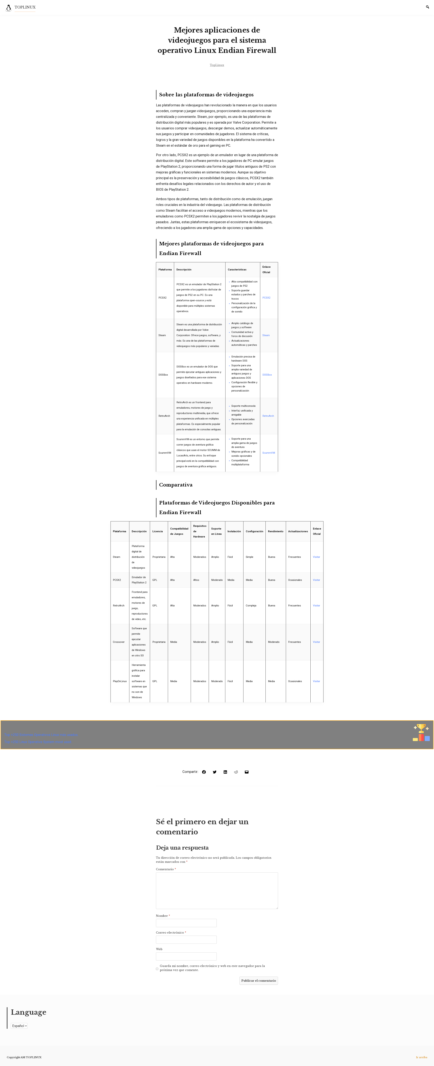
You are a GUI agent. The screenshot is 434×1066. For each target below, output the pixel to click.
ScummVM (268, 452)
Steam (266, 335)
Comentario (166, 869)
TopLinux (217, 65)
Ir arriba (421, 1057)
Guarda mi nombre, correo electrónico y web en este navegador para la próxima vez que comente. (212, 968)
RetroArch (268, 415)
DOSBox (267, 374)
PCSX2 (266, 297)
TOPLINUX (25, 7)
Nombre (163, 915)
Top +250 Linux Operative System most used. (38, 742)
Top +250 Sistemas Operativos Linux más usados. (41, 735)
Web (159, 949)
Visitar (316, 556)
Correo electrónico (171, 932)
